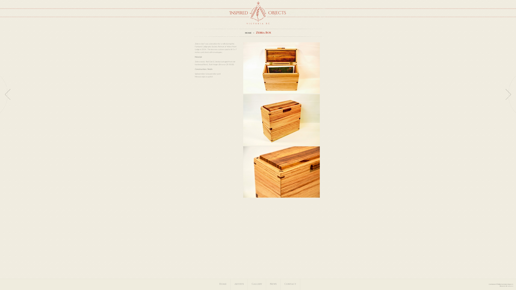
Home (223, 284)
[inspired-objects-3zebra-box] (281, 172)
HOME (248, 33)
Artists (239, 284)
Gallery (257, 284)
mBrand (510, 286)
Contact (290, 284)
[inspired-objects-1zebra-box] (281, 68)
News (273, 284)
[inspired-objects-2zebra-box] (281, 120)
